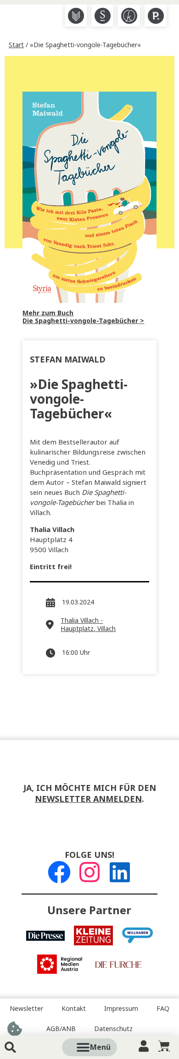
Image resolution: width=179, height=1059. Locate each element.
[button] (100, 1047)
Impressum (121, 1008)
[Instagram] (89, 872)
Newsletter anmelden (88, 799)
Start (16, 44)
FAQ (163, 1008)
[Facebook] (59, 872)
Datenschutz (113, 1028)
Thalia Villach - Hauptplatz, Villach (88, 624)
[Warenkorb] (164, 1046)
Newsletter (26, 1008)
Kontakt (74, 1008)
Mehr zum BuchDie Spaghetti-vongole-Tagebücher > (83, 316)
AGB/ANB (61, 1028)
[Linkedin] (119, 872)
